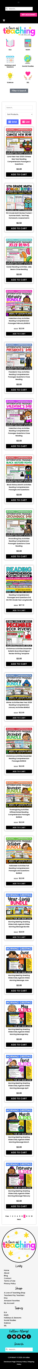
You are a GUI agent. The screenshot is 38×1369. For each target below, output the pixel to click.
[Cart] (4, 20)
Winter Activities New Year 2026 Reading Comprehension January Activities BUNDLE (19, 704)
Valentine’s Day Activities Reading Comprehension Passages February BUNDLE (19, 320)
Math (28, 50)
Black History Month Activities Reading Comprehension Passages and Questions (19, 487)
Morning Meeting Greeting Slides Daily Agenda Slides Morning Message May (19, 1031)
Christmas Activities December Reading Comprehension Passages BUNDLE (19, 758)
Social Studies (28, 66)
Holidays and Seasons (10, 66)
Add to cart (19, 174)
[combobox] (19, 9)
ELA (10, 50)
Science (10, 82)
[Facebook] (14, 1336)
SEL (28, 82)
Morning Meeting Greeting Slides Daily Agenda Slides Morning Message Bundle (19, 924)
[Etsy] (29, 1336)
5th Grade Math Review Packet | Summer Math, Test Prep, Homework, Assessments (19, 215)
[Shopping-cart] (24, 1336)
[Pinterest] (19, 1336)
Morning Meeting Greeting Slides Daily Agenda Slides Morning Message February (19, 1193)
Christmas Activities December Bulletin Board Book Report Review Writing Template (19, 651)
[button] (18, 2)
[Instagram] (9, 1336)
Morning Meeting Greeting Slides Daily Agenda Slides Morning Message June (19, 977)
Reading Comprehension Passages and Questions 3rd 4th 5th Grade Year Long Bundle (19, 597)
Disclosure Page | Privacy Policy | (16, 1362)
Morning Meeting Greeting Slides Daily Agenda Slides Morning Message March (19, 1139)
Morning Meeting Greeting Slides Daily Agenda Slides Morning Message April (19, 1085)
